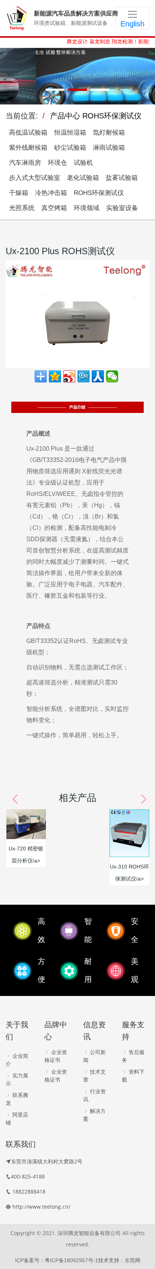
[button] (55, 90)
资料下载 (133, 1076)
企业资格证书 (55, 1056)
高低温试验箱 (28, 132)
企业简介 (17, 1060)
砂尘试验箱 (70, 147)
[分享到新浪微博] (69, 376)
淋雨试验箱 (109, 147)
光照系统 (22, 208)
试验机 (83, 162)
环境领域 (86, 208)
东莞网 (132, 1260)
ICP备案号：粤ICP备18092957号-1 (56, 1260)
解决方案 (94, 1115)
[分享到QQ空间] (55, 376)
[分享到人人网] (98, 376)
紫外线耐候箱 (28, 147)
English (132, 24)
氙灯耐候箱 (109, 132)
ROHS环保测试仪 (111, 116)
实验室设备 (122, 208)
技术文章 (94, 1076)
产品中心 (65, 116)
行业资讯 (94, 1095)
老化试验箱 (83, 177)
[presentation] (12, 799)
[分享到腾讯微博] (84, 376)
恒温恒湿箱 (70, 132)
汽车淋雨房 (25, 162)
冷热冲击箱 (51, 192)
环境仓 (57, 162)
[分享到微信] (112, 376)
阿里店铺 (17, 1119)
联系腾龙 (17, 1099)
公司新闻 (94, 1056)
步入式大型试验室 (34, 177)
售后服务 (133, 1056)
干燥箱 (18, 192)
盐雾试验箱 (122, 177)
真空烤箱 (54, 208)
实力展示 (17, 1079)
